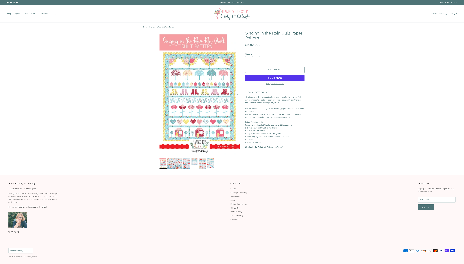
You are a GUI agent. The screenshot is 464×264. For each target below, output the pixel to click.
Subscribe (232, 143)
